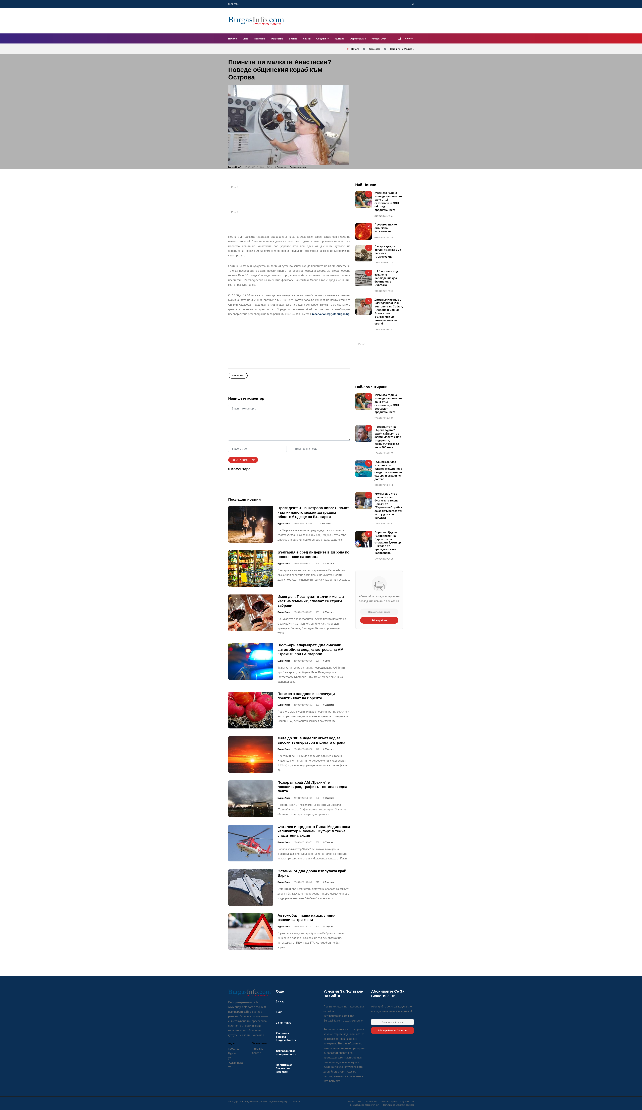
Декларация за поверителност (364, 1105)
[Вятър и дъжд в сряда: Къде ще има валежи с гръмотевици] (363, 253)
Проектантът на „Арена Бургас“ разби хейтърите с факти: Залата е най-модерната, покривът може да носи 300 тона (388, 437)
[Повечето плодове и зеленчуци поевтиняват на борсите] (250, 709)
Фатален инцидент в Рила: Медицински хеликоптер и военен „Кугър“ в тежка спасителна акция (314, 831)
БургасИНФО (234, 167)
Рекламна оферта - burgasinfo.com (286, 1037)
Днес (245, 38)
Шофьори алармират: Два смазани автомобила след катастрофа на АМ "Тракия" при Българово (310, 649)
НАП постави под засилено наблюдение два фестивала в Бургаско (386, 278)
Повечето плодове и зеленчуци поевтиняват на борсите (306, 695)
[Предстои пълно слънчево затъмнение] (363, 231)
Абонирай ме (379, 620)
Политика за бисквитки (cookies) (284, 1068)
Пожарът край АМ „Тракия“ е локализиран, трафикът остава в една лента (312, 786)
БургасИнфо (284, 523)
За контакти (284, 1022)
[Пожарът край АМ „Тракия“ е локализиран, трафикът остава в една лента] (250, 798)
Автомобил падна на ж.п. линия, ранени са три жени (307, 917)
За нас (280, 1001)
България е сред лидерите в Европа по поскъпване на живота (313, 554)
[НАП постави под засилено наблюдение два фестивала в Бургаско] (363, 278)
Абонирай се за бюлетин (392, 1030)
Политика (259, 38)
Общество (277, 38)
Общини (321, 38)
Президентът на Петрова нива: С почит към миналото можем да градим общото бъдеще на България (313, 512)
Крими (307, 38)
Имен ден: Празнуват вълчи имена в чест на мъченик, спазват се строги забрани (311, 601)
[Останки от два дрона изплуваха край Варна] (250, 887)
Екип (279, 1012)
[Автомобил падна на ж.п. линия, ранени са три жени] (250, 931)
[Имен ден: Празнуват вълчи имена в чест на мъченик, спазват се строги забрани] (250, 612)
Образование (358, 38)
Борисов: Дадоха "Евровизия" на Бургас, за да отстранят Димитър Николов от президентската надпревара (387, 542)
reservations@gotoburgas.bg (331, 314)
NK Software (294, 1101)
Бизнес (293, 38)
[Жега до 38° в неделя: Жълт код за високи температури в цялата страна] (250, 754)
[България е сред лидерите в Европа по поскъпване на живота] (250, 568)
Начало (232, 38)
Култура (339, 38)
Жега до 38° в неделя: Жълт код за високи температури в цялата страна (311, 740)
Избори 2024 (378, 38)
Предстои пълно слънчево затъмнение (385, 228)
